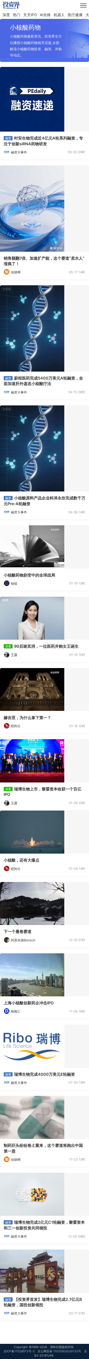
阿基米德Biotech (23, 940)
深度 (6, 14)
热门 (16, 14)
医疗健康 (75, 14)
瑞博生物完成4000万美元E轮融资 (44, 1074)
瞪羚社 (16, 726)
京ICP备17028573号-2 (19, 1351)
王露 (14, 655)
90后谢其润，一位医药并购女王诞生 (46, 646)
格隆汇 (16, 1011)
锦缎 (14, 583)
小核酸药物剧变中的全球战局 (29, 575)
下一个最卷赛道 (17, 931)
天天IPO (30, 14)
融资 (8, 138)
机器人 (59, 14)
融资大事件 (19, 152)
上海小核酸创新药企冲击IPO (29, 1002)
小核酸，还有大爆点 (21, 860)
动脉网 (16, 272)
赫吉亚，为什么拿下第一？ (27, 717)
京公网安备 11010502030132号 (59, 1351)
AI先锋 (45, 14)
